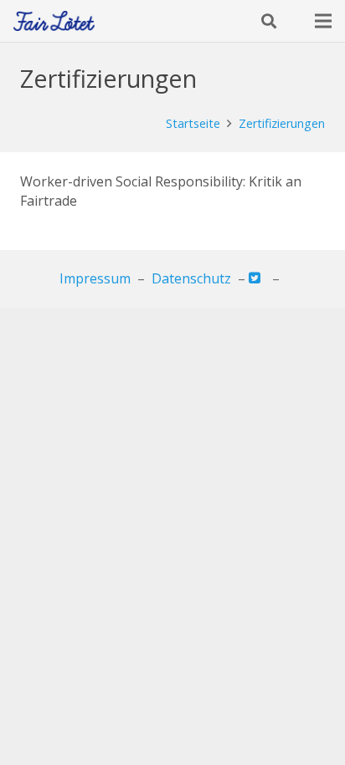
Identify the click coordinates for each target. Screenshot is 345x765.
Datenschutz (191, 278)
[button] (269, 21)
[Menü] (323, 21)
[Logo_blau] (54, 21)
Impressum (95, 278)
